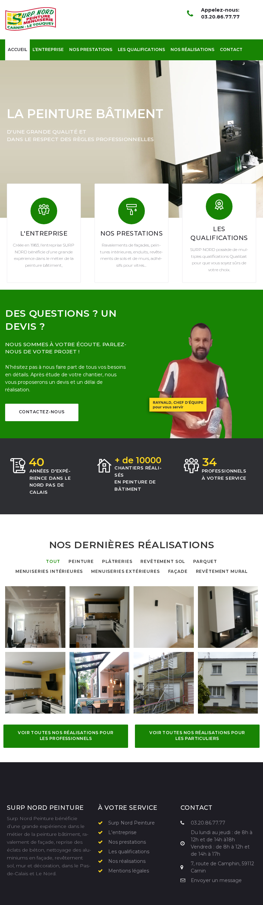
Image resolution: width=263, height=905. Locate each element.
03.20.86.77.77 (220, 17)
